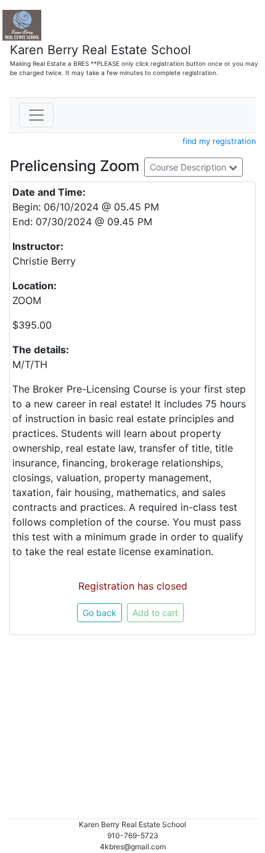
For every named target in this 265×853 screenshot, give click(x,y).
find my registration (219, 141)
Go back (99, 612)
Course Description (189, 167)
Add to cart (155, 612)
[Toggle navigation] (36, 115)
